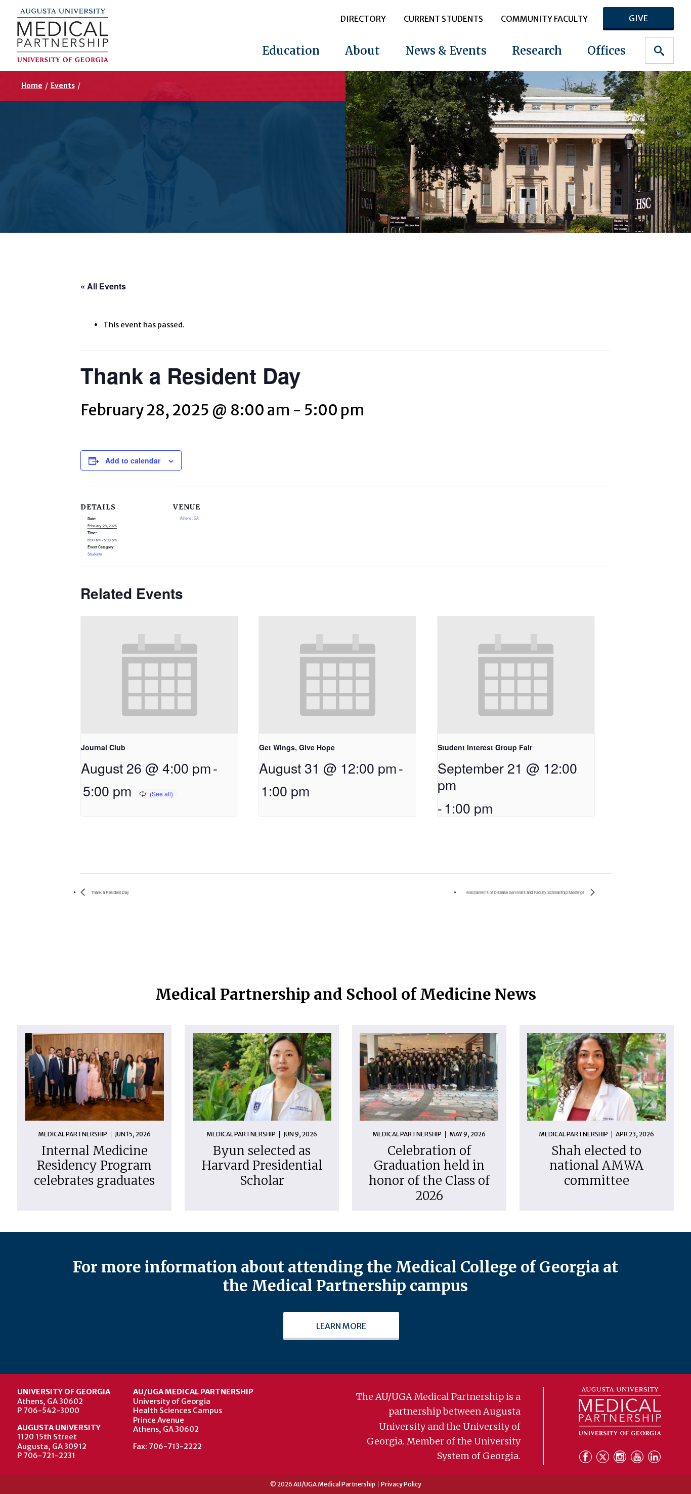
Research (537, 51)
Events (63, 85)
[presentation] (159, 675)
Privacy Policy (401, 1484)
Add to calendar (132, 460)
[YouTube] (638, 1457)
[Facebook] (586, 1457)
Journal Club (103, 747)
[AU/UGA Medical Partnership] (75, 35)
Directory (363, 19)
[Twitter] (604, 1457)
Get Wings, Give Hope (297, 747)
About (362, 51)
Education (291, 51)
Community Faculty (544, 19)
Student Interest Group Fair (485, 747)
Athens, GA (189, 518)
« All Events (103, 286)
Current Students (443, 19)
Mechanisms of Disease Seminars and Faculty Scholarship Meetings (525, 892)
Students (95, 554)
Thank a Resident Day (109, 892)
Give (638, 18)
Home (31, 85)
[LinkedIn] (654, 1457)
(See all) (161, 793)
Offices (606, 51)
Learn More (341, 1326)
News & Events (446, 51)
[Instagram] (621, 1457)
